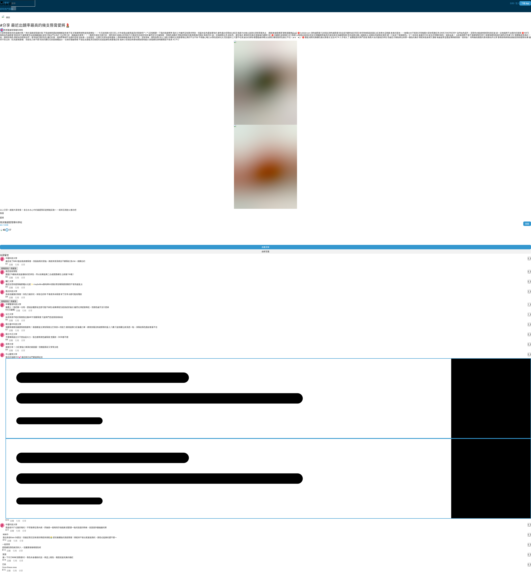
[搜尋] (13, 8)
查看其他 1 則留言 (9, 268)
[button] (514, 3)
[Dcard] (5, 3)
